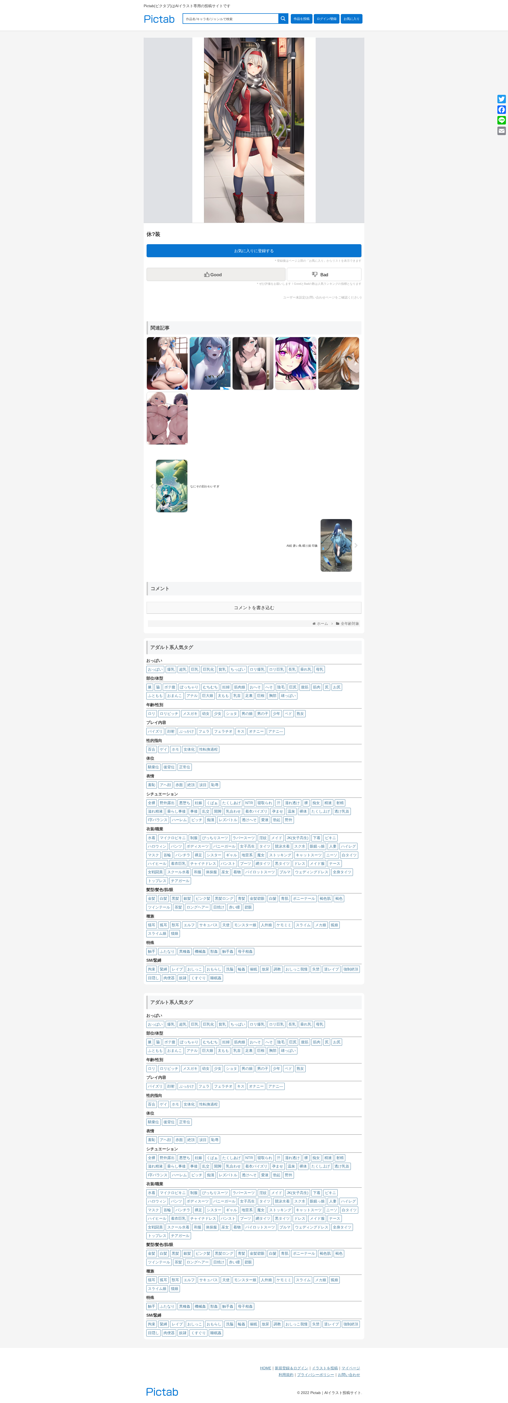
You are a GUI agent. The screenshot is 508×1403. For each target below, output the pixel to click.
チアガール (180, 881)
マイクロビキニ (173, 838)
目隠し (153, 978)
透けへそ (249, 820)
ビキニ (330, 838)
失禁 (316, 969)
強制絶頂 (350, 969)
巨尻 (293, 687)
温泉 (291, 811)
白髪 (163, 898)
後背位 (169, 767)
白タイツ (349, 855)
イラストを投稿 (325, 1368)
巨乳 (194, 669)
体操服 (211, 872)
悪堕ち (184, 803)
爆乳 (171, 669)
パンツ (176, 846)
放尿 (265, 969)
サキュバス (208, 925)
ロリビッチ (169, 713)
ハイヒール (157, 863)
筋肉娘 (239, 687)
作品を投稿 (302, 19)
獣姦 (214, 951)
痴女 (316, 803)
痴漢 (210, 820)
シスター (214, 855)
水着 (151, 838)
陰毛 (281, 687)
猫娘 (174, 933)
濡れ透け (292, 803)
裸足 (198, 855)
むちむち (210, 687)
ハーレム (179, 820)
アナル (192, 695)
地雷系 (247, 855)
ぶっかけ (186, 731)
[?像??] (294, 363)
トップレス (157, 881)
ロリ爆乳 (257, 669)
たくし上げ (320, 811)
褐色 (339, 898)
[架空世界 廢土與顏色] (337, 363)
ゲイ (163, 749)
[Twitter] (501, 99)
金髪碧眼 (257, 898)
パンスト (228, 863)
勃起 (276, 820)
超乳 (183, 669)
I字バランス (157, 820)
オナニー (256, 731)
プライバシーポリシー (315, 1375)
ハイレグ (348, 846)
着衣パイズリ (256, 811)
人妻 (333, 846)
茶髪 (178, 907)
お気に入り (352, 19)
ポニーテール (304, 898)
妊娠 (198, 803)
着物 (237, 872)
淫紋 (263, 838)
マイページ (351, 1368)
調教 (277, 969)
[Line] (501, 120)
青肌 (284, 898)
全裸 (151, 803)
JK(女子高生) (298, 838)
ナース (334, 863)
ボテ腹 (169, 687)
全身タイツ (342, 872)
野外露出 (167, 803)
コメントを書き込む (254, 607)
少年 (276, 713)
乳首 (237, 695)
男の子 (262, 713)
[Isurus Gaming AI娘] (208, 363)
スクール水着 (178, 872)
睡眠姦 (215, 978)
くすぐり (198, 978)
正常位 (184, 767)
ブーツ (245, 863)
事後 (194, 811)
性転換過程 (208, 749)
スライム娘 (157, 933)
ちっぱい (237, 669)
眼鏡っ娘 (317, 846)
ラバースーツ (244, 838)
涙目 (203, 785)
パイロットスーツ (260, 872)
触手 (151, 951)
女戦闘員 (155, 872)
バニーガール (224, 846)
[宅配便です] (251, 363)
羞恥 (151, 785)
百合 (151, 749)
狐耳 (163, 925)
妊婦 (226, 687)
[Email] (501, 131)
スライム (303, 925)
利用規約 (286, 1375)
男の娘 (247, 713)
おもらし (214, 969)
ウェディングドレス (311, 872)
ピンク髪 (203, 898)
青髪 (241, 898)
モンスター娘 (245, 925)
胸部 (272, 695)
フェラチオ (223, 731)
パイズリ (155, 731)
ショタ (231, 713)
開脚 (217, 811)
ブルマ (285, 872)
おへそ (255, 687)
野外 (288, 820)
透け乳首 (341, 811)
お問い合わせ (349, 1375)
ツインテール (159, 907)
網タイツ (263, 863)
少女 (217, 713)
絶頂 (191, 785)
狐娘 (334, 925)
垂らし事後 (176, 811)
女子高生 (247, 846)
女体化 (189, 749)
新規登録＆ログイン (291, 1368)
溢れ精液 (155, 811)
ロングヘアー (198, 907)
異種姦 (184, 951)
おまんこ (174, 695)
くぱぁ (212, 803)
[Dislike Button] (324, 274)
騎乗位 (153, 767)
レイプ (177, 969)
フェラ (204, 731)
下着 (316, 838)
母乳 (319, 669)
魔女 (261, 855)
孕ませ (277, 811)
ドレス (299, 863)
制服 (194, 838)
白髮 (272, 898)
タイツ (264, 846)
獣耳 (175, 925)
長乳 (292, 669)
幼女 (206, 713)
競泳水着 (282, 846)
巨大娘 (207, 695)
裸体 (303, 811)
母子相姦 (245, 951)
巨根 (261, 695)
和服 (197, 872)
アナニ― (275, 731)
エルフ (189, 925)
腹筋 (305, 687)
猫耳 (151, 925)
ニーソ (331, 855)
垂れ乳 (305, 669)
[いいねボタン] (216, 274)
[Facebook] (501, 109)
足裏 (249, 695)
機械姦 (200, 951)
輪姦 (241, 969)
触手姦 (227, 951)
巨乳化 (208, 669)
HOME (265, 1368)
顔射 (171, 731)
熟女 (300, 713)
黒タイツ (282, 863)
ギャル (231, 855)
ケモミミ (283, 925)
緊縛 (163, 969)
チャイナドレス (203, 863)
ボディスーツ (198, 846)
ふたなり (167, 951)
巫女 (225, 872)
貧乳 (222, 669)
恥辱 (215, 785)
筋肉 (316, 687)
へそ (269, 687)
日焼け (218, 907)
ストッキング (280, 855)
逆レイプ (331, 969)
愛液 (265, 820)
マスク (153, 855)
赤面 (179, 785)
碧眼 (248, 907)
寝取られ (264, 803)
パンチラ (182, 855)
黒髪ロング (224, 898)
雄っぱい (288, 695)
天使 (226, 925)
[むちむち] (166, 418)
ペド (288, 713)
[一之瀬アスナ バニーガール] (166, 363)
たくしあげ (231, 803)
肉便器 (169, 978)
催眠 (253, 969)
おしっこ (194, 969)
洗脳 (229, 969)
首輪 (167, 855)
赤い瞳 (234, 907)
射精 (340, 803)
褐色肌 (325, 898)
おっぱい (155, 669)
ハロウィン (157, 846)
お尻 (337, 687)
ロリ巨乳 (276, 669)
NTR (249, 803)
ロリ (151, 713)
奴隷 (183, 978)
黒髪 (175, 898)
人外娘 (266, 925)
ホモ (175, 749)
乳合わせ (233, 811)
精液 (328, 803)
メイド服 (317, 863)
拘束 (151, 969)
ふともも (155, 695)
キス (240, 731)
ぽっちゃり (189, 687)
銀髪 (187, 898)
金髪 (151, 898)
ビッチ (196, 820)
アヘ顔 (165, 785)
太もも (223, 695)
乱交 (206, 811)
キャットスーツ (309, 855)
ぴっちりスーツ (215, 838)
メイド (276, 838)
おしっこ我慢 (296, 969)
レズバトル (228, 820)
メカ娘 (320, 925)
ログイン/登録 (327, 19)
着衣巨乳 (178, 863)
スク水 (299, 846)
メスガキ (190, 713)
